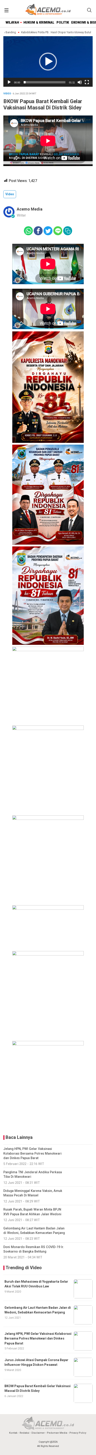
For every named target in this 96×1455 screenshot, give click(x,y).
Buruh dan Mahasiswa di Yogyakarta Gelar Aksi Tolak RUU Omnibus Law (36, 1284)
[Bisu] (79, 82)
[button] (48, 62)
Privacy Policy (77, 1433)
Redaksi (24, 1433)
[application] (48, 61)
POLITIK (62, 22)
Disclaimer (38, 1433)
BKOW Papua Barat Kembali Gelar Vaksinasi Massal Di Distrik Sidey (37, 1388)
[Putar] (9, 82)
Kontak (13, 1433)
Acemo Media (29, 209)
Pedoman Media (57, 1433)
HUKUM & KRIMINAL (38, 22)
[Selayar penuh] (87, 82)
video (9, 194)
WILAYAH (12, 22)
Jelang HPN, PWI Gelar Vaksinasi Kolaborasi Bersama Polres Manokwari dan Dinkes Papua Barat (37, 1338)
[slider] (44, 82)
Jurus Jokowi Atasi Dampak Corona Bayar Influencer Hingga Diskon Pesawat (36, 1362)
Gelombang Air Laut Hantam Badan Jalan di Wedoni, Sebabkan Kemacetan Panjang (37, 1310)
